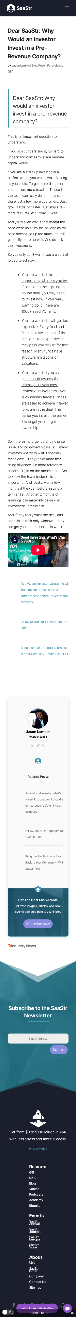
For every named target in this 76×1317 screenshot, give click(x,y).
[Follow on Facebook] (14, 1305)
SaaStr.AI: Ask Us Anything (37, 1308)
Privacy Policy (38, 1148)
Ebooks (35, 1206)
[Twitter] (38, 745)
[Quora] (43, 745)
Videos (34, 1189)
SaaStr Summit (35, 1230)
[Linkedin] (32, 745)
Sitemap (35, 1287)
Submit (59, 1050)
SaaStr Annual (34, 1222)
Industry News (23, 946)
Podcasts (36, 1194)
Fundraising (54, 65)
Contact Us (37, 1282)
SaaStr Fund (34, 1269)
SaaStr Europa (34, 1238)
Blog (32, 1183)
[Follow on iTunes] (62, 1305)
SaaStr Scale (34, 1246)
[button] (8, 1312)
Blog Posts (39, 65)
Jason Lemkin (21, 65)
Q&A (11, 71)
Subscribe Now (38, 924)
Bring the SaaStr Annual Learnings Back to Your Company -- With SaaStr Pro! (46, 862)
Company (36, 1276)
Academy (36, 1200)
